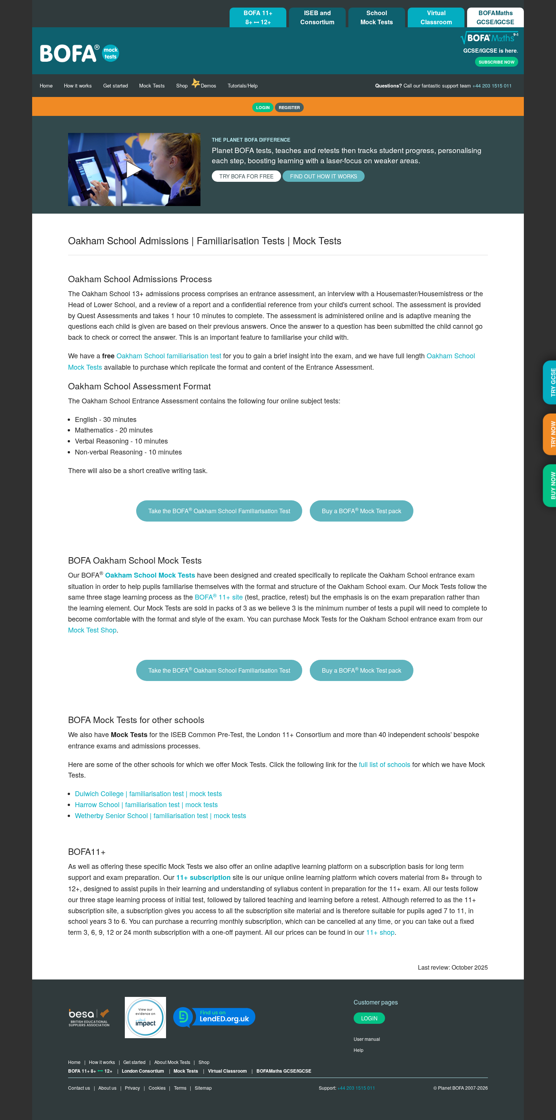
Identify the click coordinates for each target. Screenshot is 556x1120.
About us (107, 1087)
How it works (78, 85)
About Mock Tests (172, 1062)
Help (358, 1050)
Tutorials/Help (243, 85)
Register (289, 107)
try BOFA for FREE (246, 176)
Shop (182, 85)
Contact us (79, 1087)
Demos (208, 85)
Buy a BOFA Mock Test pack (361, 510)
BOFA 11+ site (219, 596)
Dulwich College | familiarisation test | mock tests (148, 793)
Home (46, 85)
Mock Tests (152, 85)
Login (369, 1018)
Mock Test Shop (92, 629)
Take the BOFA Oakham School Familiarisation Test (219, 510)
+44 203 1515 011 (356, 1087)
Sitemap (203, 1087)
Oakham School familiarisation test (168, 355)
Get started (115, 85)
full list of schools (384, 764)
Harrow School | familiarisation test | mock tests (146, 804)
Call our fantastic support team (443, 85)
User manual (367, 1039)
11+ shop (380, 932)
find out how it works (323, 176)
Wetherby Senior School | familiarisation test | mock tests (160, 815)
